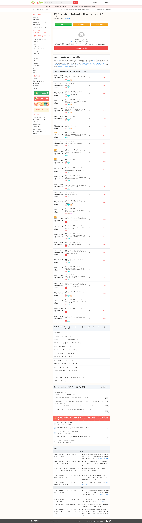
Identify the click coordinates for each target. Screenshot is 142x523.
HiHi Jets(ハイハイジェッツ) (90, 59)
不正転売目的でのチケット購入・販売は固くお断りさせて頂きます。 (90, 521)
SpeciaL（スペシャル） (101, 64)
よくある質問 (36, 85)
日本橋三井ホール (66, 66)
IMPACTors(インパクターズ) (75, 64)
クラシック (36, 46)
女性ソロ (36, 44)
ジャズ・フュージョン (39, 48)
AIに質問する (36, 83)
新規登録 (95, 2)
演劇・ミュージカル (38, 72)
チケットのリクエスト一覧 (39, 27)
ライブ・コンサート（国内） (40, 32)
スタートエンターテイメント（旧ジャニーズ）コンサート (42, 36)
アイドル (36, 51)
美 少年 (58, 60)
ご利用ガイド (107, 2)
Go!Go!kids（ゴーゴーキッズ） (88, 64)
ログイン (101, 2)
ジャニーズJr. (70, 59)
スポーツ (35, 70)
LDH (35, 56)
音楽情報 (35, 133)
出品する (63, 24)
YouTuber (36, 63)
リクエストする (81, 24)
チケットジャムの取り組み (39, 131)
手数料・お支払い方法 (38, 81)
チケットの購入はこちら (101, 458)
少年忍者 (83, 63)
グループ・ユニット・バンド (40, 39)
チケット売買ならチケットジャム (37, 2)
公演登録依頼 (36, 126)
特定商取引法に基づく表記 (39, 124)
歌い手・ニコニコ (38, 58)
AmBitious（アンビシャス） (63, 64)
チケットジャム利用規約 (39, 119)
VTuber (35, 60)
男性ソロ (36, 41)
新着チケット (36, 17)
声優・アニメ (37, 53)
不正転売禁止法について (39, 129)
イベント (35, 68)
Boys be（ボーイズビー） (91, 63)
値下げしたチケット (38, 19)
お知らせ (35, 88)
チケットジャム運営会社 (39, 117)
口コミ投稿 (99, 24)
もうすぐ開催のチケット (39, 24)
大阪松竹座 (67, 18)
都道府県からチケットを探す (40, 22)
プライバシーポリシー (38, 121)
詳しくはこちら (103, 501)
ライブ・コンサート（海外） (40, 65)
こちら (73, 41)
